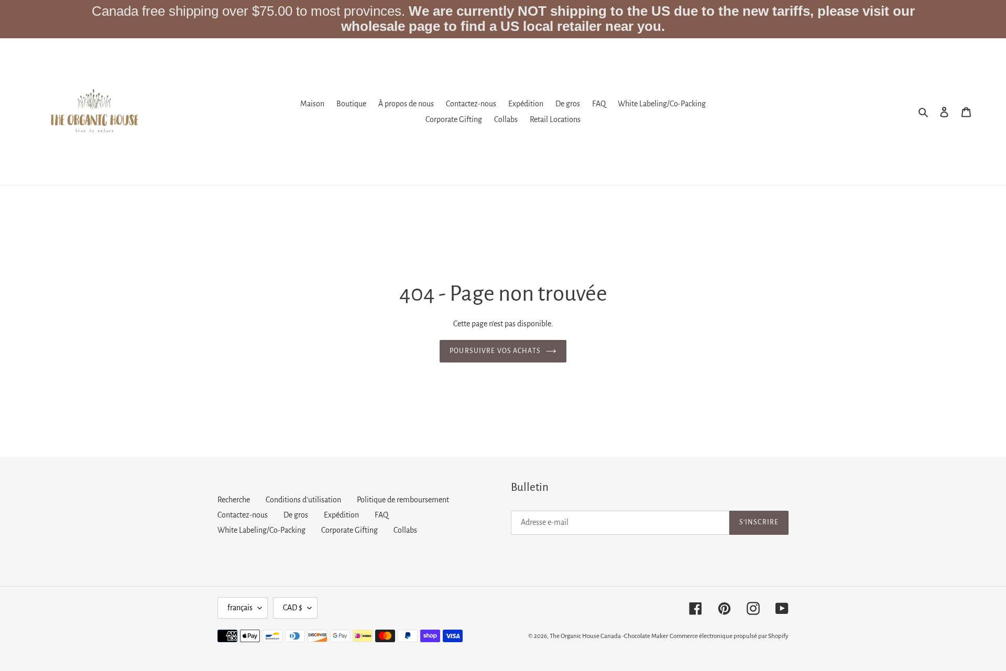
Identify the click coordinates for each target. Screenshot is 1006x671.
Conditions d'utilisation (303, 500)
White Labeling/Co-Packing (261, 530)
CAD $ (292, 607)
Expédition (341, 515)
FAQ (381, 515)
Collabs (405, 530)
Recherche (233, 500)
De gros (295, 515)
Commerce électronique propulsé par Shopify (729, 636)
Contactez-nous (242, 515)
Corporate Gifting (349, 530)
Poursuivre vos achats (495, 351)
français (240, 607)
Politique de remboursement (403, 500)
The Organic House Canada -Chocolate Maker (609, 636)
